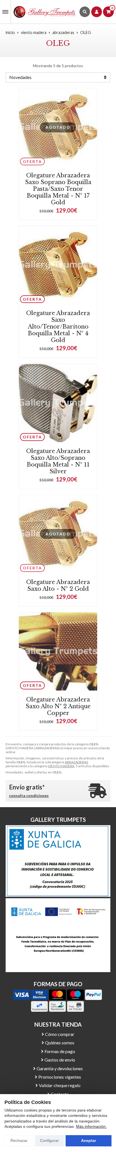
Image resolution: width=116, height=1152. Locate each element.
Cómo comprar (59, 1034)
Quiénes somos (59, 1042)
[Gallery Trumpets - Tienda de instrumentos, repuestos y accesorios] (44, 12)
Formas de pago (59, 1051)
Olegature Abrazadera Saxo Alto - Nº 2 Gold (58, 585)
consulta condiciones (29, 795)
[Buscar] (84, 11)
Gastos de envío (59, 1059)
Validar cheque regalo (60, 1085)
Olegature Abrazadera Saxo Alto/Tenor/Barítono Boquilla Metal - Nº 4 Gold (58, 326)
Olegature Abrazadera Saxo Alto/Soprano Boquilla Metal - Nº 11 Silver (58, 461)
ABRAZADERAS (76, 762)
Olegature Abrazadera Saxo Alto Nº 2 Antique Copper (58, 706)
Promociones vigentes (59, 1076)
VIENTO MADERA (61, 766)
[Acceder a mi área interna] (96, 11)
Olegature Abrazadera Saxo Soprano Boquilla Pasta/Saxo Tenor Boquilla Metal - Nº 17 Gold (58, 189)
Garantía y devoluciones (60, 1068)
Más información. (91, 1126)
